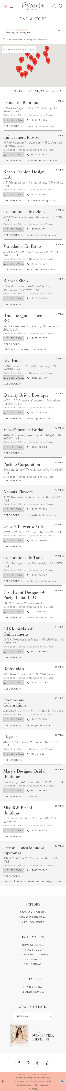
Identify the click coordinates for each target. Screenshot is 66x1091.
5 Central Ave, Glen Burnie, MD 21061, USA (33, 711)
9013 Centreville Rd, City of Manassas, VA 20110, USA (32, 327)
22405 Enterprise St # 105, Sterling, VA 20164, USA (30, 109)
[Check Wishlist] (60, 6)
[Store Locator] (6, 6)
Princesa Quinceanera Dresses (36, 115)
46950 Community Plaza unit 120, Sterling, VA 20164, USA (33, 144)
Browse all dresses (33, 912)
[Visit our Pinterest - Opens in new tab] (28, 1063)
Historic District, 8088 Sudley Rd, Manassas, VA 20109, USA (26, 288)
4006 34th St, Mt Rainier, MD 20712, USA (32, 532)
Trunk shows (32, 964)
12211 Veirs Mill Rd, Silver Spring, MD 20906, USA (29, 367)
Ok (62, 1081)
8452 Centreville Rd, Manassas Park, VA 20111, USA (30, 253)
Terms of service (33, 944)
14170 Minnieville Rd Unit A (22, 603)
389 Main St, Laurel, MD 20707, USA (29, 674)
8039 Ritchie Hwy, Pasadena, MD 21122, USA (31, 743)
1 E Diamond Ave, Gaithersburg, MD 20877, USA (33, 184)
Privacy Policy (33, 949)
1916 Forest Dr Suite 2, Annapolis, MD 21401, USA (29, 820)
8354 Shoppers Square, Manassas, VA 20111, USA (33, 218)
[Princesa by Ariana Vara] (33, 6)
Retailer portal (33, 987)
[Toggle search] (54, 6)
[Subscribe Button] (49, 1016)
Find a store (33, 959)
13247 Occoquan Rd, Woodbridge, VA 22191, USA (33, 564)
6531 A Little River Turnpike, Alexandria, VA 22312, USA (32, 402)
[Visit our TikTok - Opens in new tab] (47, 1063)
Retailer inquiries (33, 991)
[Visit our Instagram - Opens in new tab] (37, 1063)
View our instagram (32, 917)
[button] (11, 6)
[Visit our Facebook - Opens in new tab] (19, 1063)
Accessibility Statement (33, 954)
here (35, 1088)
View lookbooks (33, 922)
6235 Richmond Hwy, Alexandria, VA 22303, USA (34, 471)
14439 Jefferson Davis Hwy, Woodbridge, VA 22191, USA (33, 641)
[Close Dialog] (3, 1081)
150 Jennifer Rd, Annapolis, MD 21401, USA (33, 782)
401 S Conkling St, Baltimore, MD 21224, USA (31, 860)
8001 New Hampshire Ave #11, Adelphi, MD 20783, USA (33, 436)
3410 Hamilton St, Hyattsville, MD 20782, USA (32, 499)
